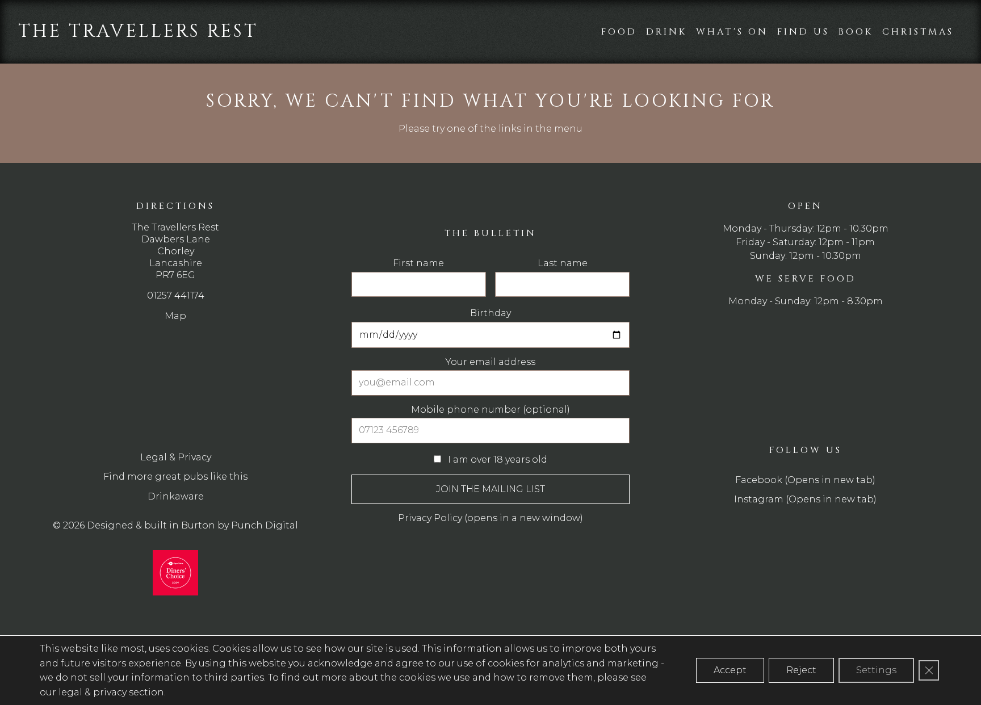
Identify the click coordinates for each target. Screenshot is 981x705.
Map (175, 315)
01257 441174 (175, 295)
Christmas (918, 32)
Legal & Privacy (175, 457)
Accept (730, 670)
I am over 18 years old (496, 459)
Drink (666, 32)
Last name (563, 263)
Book (856, 32)
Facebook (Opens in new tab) (805, 480)
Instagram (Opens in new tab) (805, 499)
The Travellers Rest (138, 31)
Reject (801, 670)
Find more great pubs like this (175, 476)
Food (619, 32)
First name (418, 263)
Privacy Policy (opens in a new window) (490, 518)
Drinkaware (176, 496)
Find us (803, 32)
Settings (876, 670)
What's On (732, 32)
